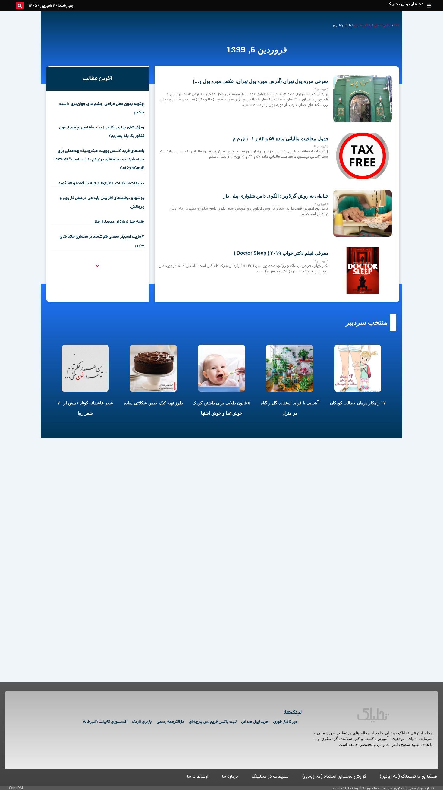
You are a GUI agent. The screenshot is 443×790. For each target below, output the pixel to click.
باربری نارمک (142, 721)
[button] (428, 5)
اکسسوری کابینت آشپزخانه (105, 721)
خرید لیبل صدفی (255, 721)
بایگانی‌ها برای (382, 25)
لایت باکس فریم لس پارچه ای (213, 721)
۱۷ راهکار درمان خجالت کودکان (358, 402)
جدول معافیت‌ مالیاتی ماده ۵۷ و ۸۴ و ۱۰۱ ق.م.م (281, 138)
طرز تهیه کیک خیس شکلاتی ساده (153, 402)
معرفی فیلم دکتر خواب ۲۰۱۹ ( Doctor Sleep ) (281, 253)
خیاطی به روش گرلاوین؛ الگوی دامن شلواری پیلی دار (276, 195)
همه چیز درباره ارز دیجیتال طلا (119, 221)
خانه (396, 25)
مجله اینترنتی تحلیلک (405, 4)
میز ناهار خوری (285, 721)
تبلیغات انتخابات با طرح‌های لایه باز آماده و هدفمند (101, 183)
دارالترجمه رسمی (170, 721)
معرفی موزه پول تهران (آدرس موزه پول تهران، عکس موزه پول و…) (261, 81)
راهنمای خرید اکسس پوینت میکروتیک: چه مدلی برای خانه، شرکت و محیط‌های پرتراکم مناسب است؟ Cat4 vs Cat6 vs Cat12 (99, 159)
